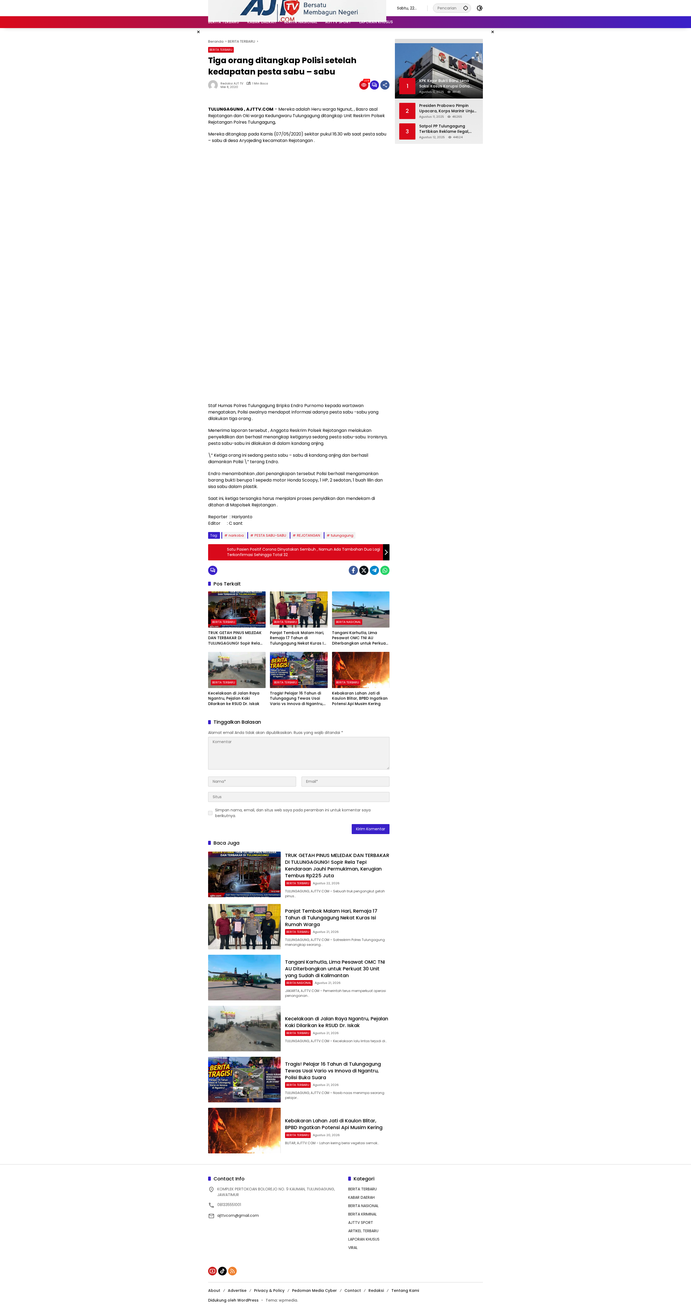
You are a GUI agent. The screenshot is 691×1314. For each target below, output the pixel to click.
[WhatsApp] (384, 570)
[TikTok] (222, 1271)
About (214, 1290)
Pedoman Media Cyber (314, 1290)
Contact (352, 1290)
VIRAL (353, 1247)
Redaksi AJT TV (232, 83)
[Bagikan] (384, 85)
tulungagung (342, 535)
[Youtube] (212, 1271)
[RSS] (232, 1271)
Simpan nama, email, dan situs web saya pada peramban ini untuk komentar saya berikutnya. (293, 812)
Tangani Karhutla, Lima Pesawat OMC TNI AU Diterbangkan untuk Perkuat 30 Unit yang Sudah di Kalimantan (359, 638)
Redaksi (376, 1290)
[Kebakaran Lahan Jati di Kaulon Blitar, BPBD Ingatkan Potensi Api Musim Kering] (360, 670)
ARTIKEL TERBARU (363, 1231)
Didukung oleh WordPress (233, 1300)
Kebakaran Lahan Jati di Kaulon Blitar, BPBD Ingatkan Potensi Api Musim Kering (360, 698)
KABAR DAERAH (361, 1197)
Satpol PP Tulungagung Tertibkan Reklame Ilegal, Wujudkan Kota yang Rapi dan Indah (444, 129)
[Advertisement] (298, 187)
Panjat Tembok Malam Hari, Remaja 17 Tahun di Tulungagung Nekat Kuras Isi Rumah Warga (298, 638)
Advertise (237, 1290)
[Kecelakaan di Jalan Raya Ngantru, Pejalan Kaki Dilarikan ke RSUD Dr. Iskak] (237, 670)
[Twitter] (363, 570)
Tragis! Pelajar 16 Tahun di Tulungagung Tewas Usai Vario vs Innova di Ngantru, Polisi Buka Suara (296, 699)
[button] (465, 8)
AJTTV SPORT (360, 1222)
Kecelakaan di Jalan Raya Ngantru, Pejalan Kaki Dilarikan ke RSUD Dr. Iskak (233, 698)
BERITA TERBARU (220, 50)
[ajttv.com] (297, 8)
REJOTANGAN (308, 535)
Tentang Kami (405, 1290)
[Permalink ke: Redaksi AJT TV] (214, 85)
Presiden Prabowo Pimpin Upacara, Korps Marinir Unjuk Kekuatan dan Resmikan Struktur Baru (447, 108)
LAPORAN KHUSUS (364, 1239)
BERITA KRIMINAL (362, 1214)
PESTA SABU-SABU (270, 535)
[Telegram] (374, 570)
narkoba (236, 535)
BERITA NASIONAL (348, 622)
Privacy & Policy (269, 1290)
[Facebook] (353, 570)
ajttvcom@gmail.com (238, 1215)
